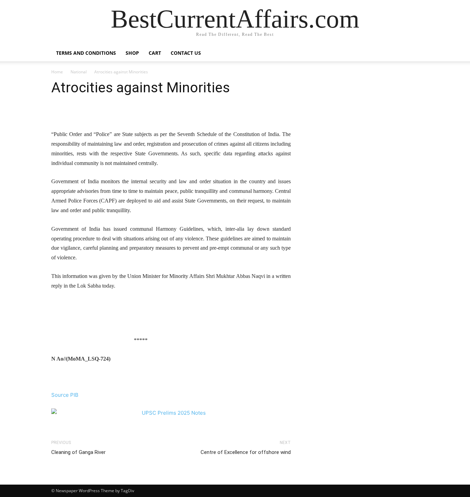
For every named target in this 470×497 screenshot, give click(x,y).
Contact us (186, 53)
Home (57, 72)
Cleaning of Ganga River (78, 452)
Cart (155, 53)
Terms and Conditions (86, 53)
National (79, 72)
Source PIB (64, 395)
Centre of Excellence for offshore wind (246, 452)
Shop (132, 53)
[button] (410, 53)
